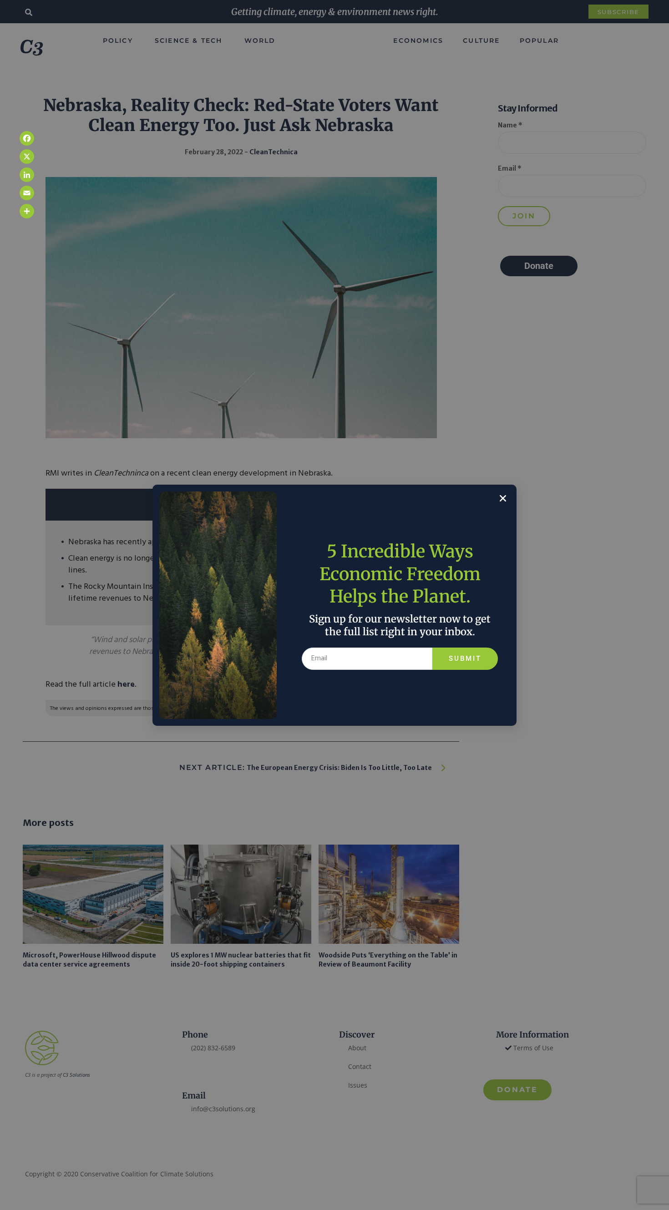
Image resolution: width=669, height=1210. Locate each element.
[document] (334, 605)
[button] (502, 498)
